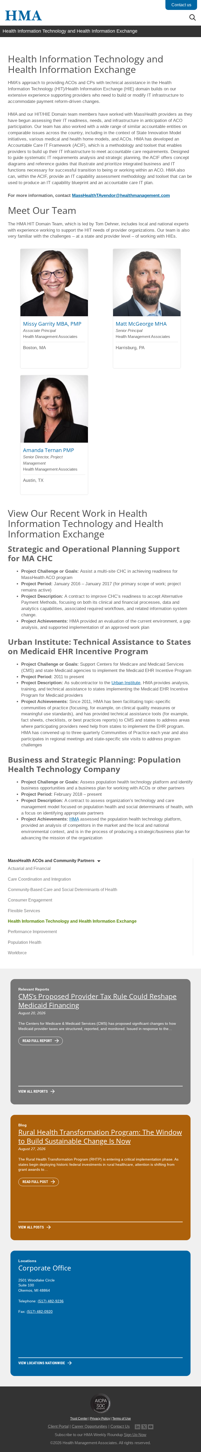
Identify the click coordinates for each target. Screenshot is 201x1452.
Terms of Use (121, 1418)
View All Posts (31, 1227)
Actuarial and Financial (29, 868)
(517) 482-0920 (40, 1311)
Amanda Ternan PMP (48, 450)
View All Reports (33, 1091)
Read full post (35, 1182)
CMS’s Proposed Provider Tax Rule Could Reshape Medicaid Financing (97, 1001)
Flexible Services (24, 911)
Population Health (24, 942)
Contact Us (120, 1426)
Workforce (17, 953)
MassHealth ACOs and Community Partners (51, 860)
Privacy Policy (100, 1418)
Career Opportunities (89, 1426)
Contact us (181, 5)
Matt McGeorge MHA (141, 323)
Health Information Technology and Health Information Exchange (72, 921)
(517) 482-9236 (51, 1301)
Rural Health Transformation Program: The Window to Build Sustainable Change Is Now (100, 1136)
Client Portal (58, 1426)
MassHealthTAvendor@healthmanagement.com (121, 195)
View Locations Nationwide (41, 1363)
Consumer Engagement (30, 900)
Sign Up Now (135, 1434)
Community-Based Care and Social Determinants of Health (62, 889)
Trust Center (79, 1418)
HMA (74, 819)
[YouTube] (150, 1426)
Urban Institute (125, 682)
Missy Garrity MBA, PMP (52, 323)
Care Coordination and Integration (39, 879)
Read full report (37, 1041)
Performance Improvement (32, 931)
